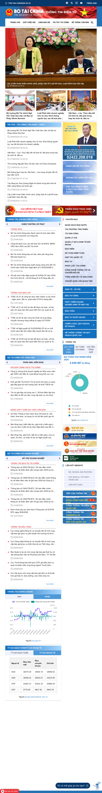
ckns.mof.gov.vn (82, 420)
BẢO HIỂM (69, 249)
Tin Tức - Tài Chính (16, 125)
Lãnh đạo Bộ (44, 22)
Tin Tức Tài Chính (61, 22)
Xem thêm (50, 286)
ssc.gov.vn (36, 641)
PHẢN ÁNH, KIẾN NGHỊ (33, 362)
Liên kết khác (75, 485)
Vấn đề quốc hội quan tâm (78, 281)
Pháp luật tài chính (75, 266)
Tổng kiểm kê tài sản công (79, 277)
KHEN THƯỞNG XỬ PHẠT (33, 224)
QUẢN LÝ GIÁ (71, 238)
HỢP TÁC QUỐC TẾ (73, 257)
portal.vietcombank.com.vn (36, 697)
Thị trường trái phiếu (76, 229)
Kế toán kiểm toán (74, 253)
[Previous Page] (9, 58)
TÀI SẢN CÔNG (71, 233)
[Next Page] (92, 58)
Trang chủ (15, 22)
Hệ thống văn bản (80, 22)
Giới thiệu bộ (29, 22)
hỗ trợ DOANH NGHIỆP (33, 458)
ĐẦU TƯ (68, 261)
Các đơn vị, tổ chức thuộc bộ (78, 478)
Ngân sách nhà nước (76, 225)
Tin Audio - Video (36, 125)
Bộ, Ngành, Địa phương (80, 472)
